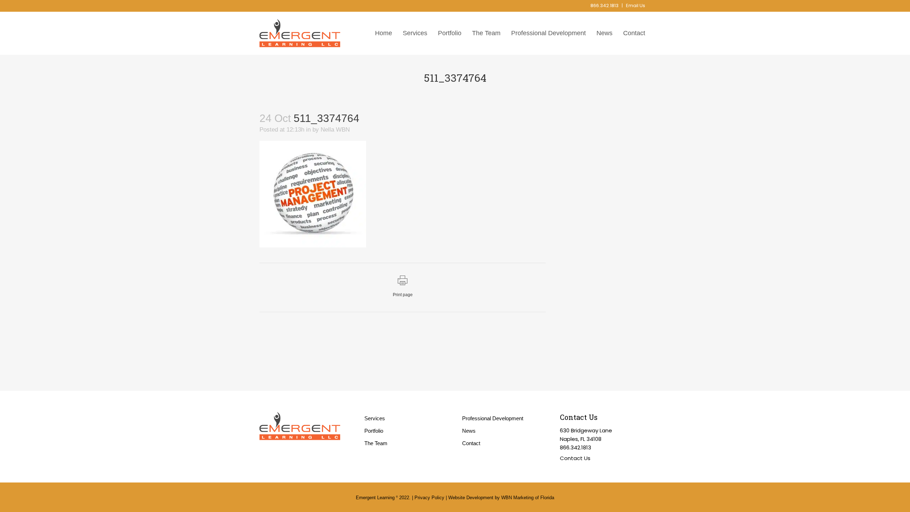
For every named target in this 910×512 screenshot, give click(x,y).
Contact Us (575, 458)
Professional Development (492, 418)
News (469, 431)
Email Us (635, 5)
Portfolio (373, 431)
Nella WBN (335, 129)
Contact (471, 443)
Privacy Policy (429, 497)
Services (374, 418)
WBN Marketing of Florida (527, 497)
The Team (375, 443)
